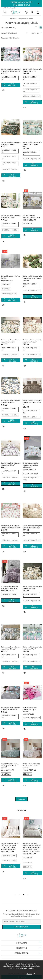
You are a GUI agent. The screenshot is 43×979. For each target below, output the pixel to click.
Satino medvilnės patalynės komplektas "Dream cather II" (32, 402)
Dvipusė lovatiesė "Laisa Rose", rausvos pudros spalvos (31, 766)
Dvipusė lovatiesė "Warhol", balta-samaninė (31, 216)
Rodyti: (33, 33)
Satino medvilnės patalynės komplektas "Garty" (32, 587)
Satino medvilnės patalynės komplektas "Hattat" (10, 401)
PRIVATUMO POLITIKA (16, 974)
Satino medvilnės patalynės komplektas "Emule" (10, 143)
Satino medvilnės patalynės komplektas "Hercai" (32, 341)
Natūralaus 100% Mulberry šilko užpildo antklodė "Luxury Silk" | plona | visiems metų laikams (10, 846)
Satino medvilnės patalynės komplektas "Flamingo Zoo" (10, 70)
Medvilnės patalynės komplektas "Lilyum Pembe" (30, 709)
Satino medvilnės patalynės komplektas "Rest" (32, 648)
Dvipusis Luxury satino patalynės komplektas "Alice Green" (30, 465)
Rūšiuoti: (4, 33)
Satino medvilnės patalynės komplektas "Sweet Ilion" (32, 527)
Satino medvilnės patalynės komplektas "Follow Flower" (10, 527)
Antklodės (21, 810)
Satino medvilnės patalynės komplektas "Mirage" (10, 648)
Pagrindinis (13, 18)
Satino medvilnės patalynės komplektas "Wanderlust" (10, 708)
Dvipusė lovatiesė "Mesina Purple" (10, 277)
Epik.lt (15, 12)
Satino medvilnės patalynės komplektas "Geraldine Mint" (32, 144)
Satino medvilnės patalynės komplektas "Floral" (10, 464)
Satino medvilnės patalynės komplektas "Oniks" (32, 70)
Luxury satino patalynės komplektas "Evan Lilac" (9, 587)
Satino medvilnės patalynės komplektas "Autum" (10, 341)
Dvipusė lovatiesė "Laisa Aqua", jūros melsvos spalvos (9, 766)
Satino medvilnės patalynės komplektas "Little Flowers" (32, 277)
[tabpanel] (11, 847)
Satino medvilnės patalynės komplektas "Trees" (10, 216)
